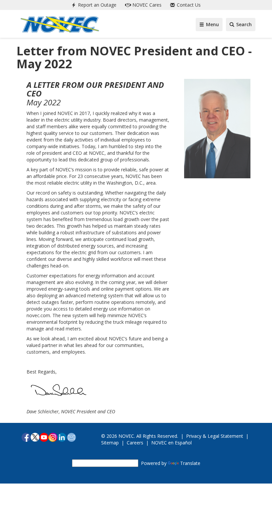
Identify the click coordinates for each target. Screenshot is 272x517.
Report (96, 5)
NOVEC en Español (171, 442)
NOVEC (146, 5)
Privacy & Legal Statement (214, 436)
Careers (135, 442)
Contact (188, 5)
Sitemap (110, 442)
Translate (190, 463)
